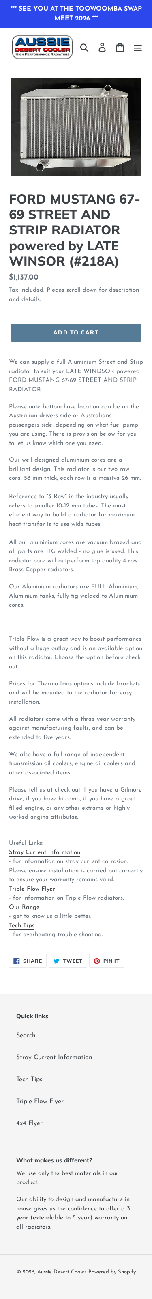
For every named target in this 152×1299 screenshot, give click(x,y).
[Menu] (138, 47)
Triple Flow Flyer (32, 889)
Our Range (24, 907)
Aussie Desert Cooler (61, 1272)
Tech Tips (21, 926)
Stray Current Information (44, 853)
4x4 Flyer (29, 1123)
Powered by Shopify (112, 1272)
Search (26, 1035)
